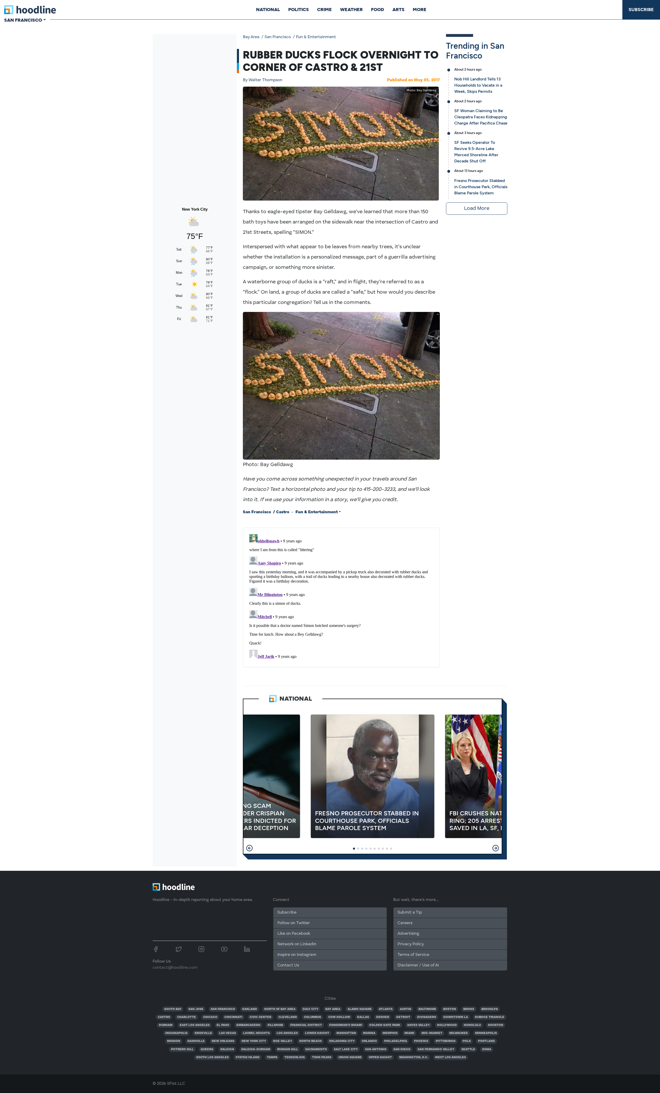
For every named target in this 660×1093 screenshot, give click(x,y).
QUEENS (207, 1049)
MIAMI (409, 1033)
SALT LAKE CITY (346, 1049)
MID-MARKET (432, 1033)
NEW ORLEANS (223, 1041)
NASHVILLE (196, 1041)
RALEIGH (227, 1049)
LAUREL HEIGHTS (256, 1033)
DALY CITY (310, 1009)
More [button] (419, 9)
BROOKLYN (489, 1009)
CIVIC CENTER (260, 1017)
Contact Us (288, 965)
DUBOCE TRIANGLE (489, 1017)
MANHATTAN (346, 1033)
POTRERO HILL (182, 1049)
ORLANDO (369, 1041)
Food (377, 9)
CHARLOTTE (186, 1017)
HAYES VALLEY (418, 1025)
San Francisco (278, 37)
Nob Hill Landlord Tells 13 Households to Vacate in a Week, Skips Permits (478, 85)
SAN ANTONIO (375, 1049)
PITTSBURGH (446, 1041)
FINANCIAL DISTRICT (306, 1025)
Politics (298, 9)
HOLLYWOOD (447, 1025)
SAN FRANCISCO (223, 1009)
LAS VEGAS (227, 1033)
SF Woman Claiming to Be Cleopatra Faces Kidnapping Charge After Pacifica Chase (480, 117)
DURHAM (165, 1025)
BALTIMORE (427, 1009)
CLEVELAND (287, 1017)
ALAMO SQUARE (360, 1009)
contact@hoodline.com (175, 968)
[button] (249, 848)
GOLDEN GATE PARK (384, 1025)
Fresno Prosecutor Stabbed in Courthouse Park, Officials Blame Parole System (480, 186)
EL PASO (223, 1025)
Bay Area (251, 37)
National (268, 9)
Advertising (408, 934)
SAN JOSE (195, 1009)
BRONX (468, 1009)
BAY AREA (332, 1009)
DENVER (382, 1017)
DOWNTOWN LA (455, 1017)
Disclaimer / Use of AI (418, 965)
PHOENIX (421, 1041)
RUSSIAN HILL (287, 1049)
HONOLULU (472, 1025)
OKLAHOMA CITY (342, 1041)
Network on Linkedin (296, 944)
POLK (467, 1041)
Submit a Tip (410, 912)
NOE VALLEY (282, 1041)
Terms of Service (413, 955)
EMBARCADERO (248, 1025)
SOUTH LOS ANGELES (212, 1057)
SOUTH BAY (173, 1009)
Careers (405, 923)
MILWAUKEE (458, 1033)
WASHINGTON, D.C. (413, 1057)
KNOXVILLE (203, 1033)
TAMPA (272, 1057)
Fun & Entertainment (316, 37)
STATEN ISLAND (248, 1057)
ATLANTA (386, 1009)
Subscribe (641, 9)
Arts (398, 9)
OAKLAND (249, 1009)
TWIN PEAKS (321, 1057)
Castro (282, 512)
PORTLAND (486, 1041)
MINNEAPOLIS (486, 1033)
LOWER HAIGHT (317, 1033)
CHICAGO (210, 1017)
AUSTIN (405, 1009)
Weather (351, 9)
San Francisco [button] (23, 20)
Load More (476, 208)
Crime (324, 9)
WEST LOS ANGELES (450, 1057)
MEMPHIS (390, 1033)
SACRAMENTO (316, 1049)
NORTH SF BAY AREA (279, 1009)
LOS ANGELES (287, 1033)
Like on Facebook (293, 934)
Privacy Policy (411, 944)
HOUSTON (495, 1025)
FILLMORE (275, 1025)
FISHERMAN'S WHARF (345, 1025)
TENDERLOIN (294, 1057)
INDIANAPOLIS (176, 1033)
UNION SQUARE (350, 1057)
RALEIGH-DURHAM (255, 1049)
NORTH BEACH (310, 1041)
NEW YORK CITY (254, 1041)
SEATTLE (468, 1049)
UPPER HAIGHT (380, 1057)
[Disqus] (341, 596)
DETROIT (403, 1017)
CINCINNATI (233, 1017)
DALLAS (363, 1017)
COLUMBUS (312, 1017)
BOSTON (449, 1009)
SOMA (486, 1049)
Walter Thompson (262, 80)
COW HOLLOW (339, 1017)
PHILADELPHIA (395, 1041)
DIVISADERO (426, 1017)
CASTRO (164, 1017)
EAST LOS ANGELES (195, 1025)
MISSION (173, 1041)
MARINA (369, 1033)
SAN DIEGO (401, 1049)
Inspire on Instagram (296, 955)
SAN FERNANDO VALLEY (436, 1049)
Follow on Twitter (293, 923)
